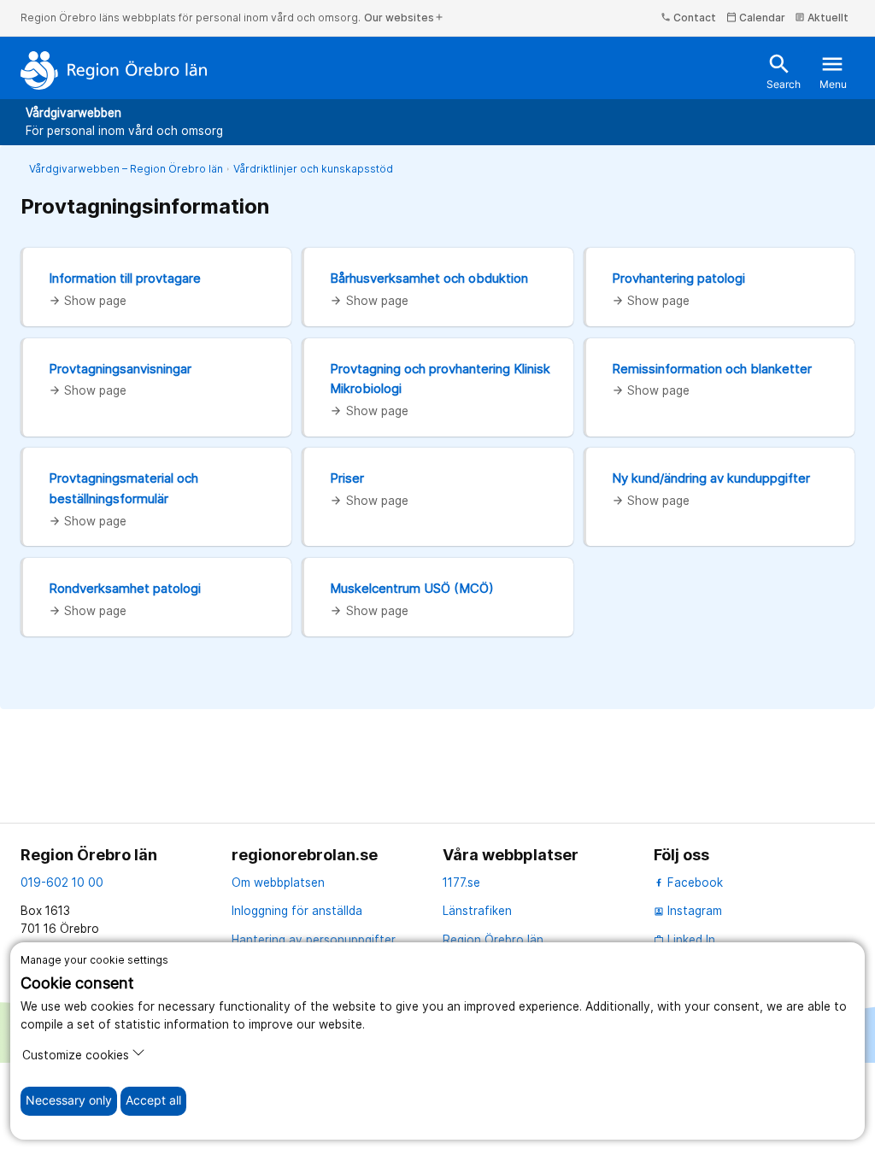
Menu (833, 71)
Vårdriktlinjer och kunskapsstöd (313, 168)
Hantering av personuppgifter (314, 940)
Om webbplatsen (278, 882)
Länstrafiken (477, 911)
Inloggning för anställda (297, 911)
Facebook (693, 882)
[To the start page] (114, 70)
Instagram (688, 911)
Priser (347, 478)
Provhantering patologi (678, 278)
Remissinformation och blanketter (712, 369)
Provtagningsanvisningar (120, 369)
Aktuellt (822, 17)
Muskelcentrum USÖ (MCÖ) (412, 588)
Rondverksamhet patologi (125, 588)
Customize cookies (75, 1055)
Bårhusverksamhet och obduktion (429, 278)
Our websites (404, 17)
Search (783, 71)
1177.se (461, 882)
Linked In (684, 940)
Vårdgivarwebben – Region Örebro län (126, 168)
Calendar (755, 17)
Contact (688, 17)
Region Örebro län (493, 940)
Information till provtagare (125, 278)
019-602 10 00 (62, 882)
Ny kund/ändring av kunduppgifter (711, 478)
